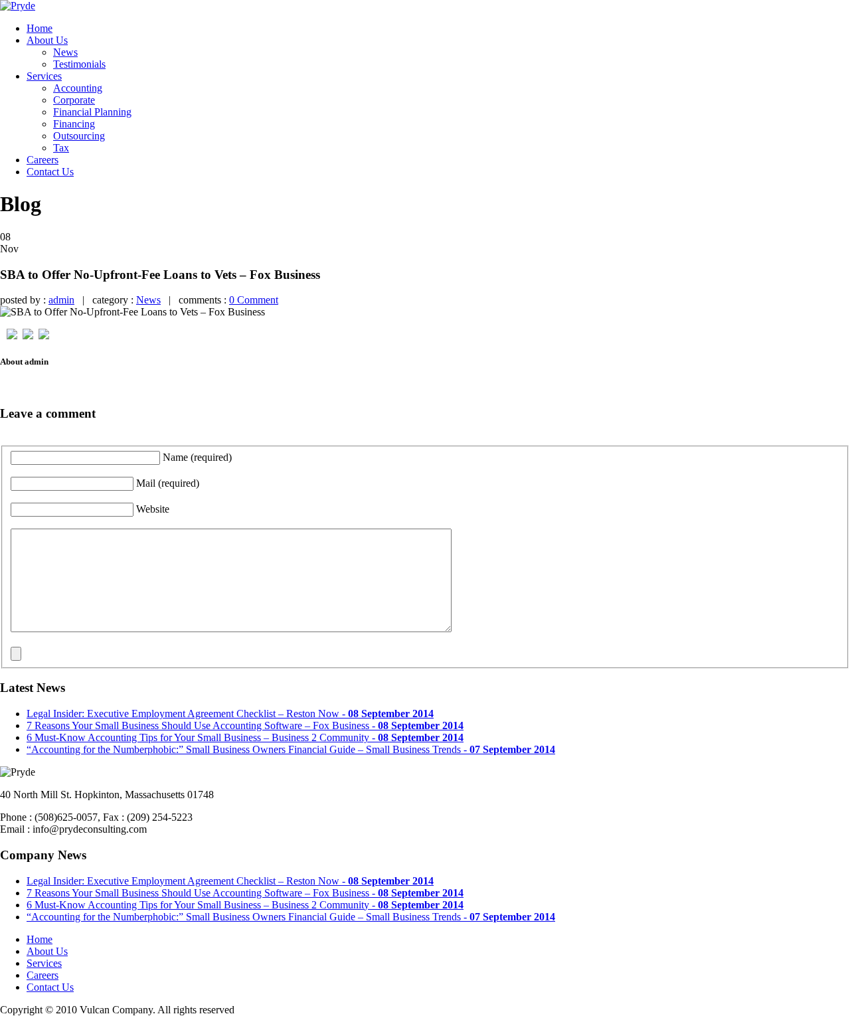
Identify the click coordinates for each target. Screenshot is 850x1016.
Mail (167, 483)
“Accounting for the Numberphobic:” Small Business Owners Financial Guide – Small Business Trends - (291, 749)
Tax (61, 147)
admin (61, 299)
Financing (74, 123)
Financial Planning (92, 112)
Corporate (74, 100)
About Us (47, 40)
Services (44, 76)
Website (152, 509)
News (65, 52)
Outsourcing (79, 135)
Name (197, 457)
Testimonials (79, 64)
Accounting (77, 88)
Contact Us (50, 171)
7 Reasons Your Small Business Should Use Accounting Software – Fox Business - (245, 725)
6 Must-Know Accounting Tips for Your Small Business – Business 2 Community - (245, 737)
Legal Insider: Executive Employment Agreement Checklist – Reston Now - (230, 713)
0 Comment (253, 299)
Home (39, 28)
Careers (42, 159)
